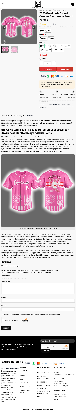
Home (41, 10)
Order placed (43, 97)
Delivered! (71, 97)
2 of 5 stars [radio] (5, 278)
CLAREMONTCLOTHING (10, 369)
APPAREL (49, 10)
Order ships (57, 97)
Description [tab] (6, 115)
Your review (6, 281)
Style (41, 35)
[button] (2, 4)
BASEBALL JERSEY (60, 10)
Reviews (30, 115)
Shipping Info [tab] (20, 115)
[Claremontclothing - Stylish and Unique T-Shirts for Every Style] (38, 4)
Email (3, 306)
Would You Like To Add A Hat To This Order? (55, 27)
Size (41, 42)
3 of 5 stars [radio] (9, 278)
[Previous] (4, 26)
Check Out (65, 69)
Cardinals (45, 108)
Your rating (5, 275)
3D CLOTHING (51, 105)
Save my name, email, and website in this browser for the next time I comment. (32, 314)
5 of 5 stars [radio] (24, 278)
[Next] (33, 26)
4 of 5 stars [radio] (16, 278)
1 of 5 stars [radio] (2, 278)
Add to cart (48, 69)
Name (4, 297)
